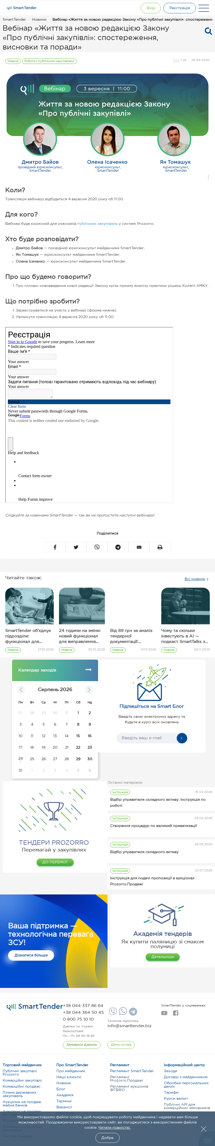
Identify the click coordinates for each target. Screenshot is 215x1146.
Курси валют (176, 1098)
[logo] (34, 1007)
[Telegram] (132, 1013)
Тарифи (171, 1092)
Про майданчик (70, 1071)
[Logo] (21, 8)
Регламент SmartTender (132, 1071)
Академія (64, 1095)
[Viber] (112, 1013)
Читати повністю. (114, 1127)
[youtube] (164, 1014)
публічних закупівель (97, 223)
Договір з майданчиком (186, 1077)
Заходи (170, 1071)
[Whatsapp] (122, 1014)
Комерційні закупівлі (22, 1080)
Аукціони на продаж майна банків (22, 1103)
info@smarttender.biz (130, 1026)
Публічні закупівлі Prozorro (20, 1073)
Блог (60, 1089)
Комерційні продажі (21, 1086)
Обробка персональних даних (186, 1085)
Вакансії (64, 1107)
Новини (63, 1083)
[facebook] (176, 1014)
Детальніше (163, 957)
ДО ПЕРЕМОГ (55, 862)
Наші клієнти (68, 1077)
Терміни (64, 1101)
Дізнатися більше (31, 955)
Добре (107, 1137)
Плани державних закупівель (19, 1094)
